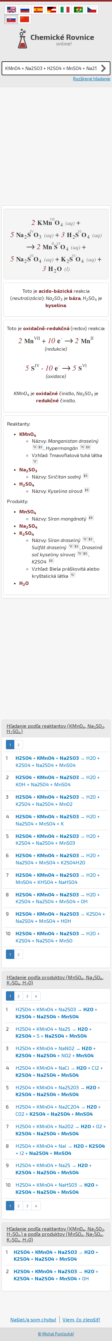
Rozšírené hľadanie (91, 78)
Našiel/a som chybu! (33, 1319)
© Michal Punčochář (56, 1333)
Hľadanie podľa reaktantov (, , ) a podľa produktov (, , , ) (56, 1234)
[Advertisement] (56, 146)
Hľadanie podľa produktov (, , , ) (55, 980)
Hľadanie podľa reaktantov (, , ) (56, 728)
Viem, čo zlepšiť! (81, 1319)
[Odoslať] (103, 68)
